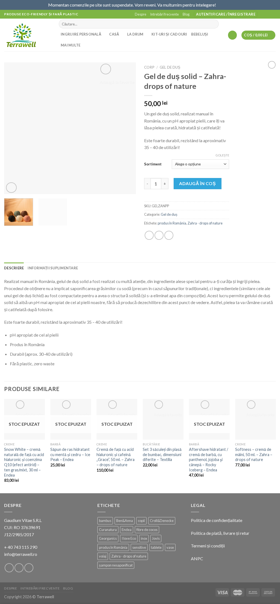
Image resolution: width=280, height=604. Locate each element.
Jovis (156, 538)
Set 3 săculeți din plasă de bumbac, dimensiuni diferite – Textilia (162, 454)
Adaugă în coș (197, 183)
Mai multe (70, 45)
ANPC (197, 558)
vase (170, 547)
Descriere (14, 268)
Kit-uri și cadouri (169, 34)
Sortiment (153, 164)
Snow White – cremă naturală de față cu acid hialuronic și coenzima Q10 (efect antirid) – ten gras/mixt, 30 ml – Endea (24, 462)
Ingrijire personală (81, 34)
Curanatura (108, 529)
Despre (140, 14)
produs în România (172, 223)
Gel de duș (170, 67)
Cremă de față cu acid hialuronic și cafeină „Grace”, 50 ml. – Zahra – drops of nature (116, 457)
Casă (114, 34)
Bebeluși (199, 34)
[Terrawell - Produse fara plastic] (27, 35)
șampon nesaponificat (116, 565)
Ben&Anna (124, 520)
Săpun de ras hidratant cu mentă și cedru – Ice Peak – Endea (70, 454)
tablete (156, 547)
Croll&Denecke (162, 520)
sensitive (139, 547)
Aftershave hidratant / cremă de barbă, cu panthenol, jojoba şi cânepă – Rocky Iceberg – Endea (208, 459)
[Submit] (213, 24)
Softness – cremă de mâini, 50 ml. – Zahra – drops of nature (253, 454)
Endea (127, 529)
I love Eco (129, 538)
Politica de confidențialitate (216, 520)
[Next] (126, 128)
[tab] (14, 267)
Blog (186, 14)
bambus (105, 520)
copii (141, 520)
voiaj (102, 556)
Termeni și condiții (208, 545)
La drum (135, 34)
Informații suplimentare (53, 268)
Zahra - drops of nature (205, 223)
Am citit (224, 4)
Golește (222, 155)
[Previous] (14, 128)
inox (144, 538)
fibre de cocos (147, 529)
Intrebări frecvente (164, 14)
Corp (149, 67)
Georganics (108, 538)
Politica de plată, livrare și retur (220, 533)
